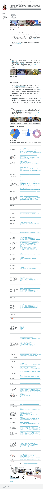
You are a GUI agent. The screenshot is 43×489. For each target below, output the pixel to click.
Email (3, 18)
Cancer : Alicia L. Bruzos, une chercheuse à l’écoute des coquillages (27, 164)
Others (12, 16)
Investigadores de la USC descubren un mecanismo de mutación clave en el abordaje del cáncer (30, 427)
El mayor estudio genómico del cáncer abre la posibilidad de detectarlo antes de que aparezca (30, 435)
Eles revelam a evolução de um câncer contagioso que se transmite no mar (28, 247)
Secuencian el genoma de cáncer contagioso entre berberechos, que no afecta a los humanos (30, 304)
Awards (22, 1)
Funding (18, 1)
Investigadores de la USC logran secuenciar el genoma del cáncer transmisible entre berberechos (30, 269)
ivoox (19, 63)
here (16, 61)
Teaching (25, 1)
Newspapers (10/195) (14, 15)
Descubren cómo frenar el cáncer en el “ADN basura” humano (26, 446)
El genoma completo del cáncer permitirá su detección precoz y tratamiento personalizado (29, 421)
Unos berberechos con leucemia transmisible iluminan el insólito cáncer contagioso (29, 307)
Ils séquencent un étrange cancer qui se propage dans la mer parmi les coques (28, 258)
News (9, 1)
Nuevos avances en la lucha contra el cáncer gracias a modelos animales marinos (28, 330)
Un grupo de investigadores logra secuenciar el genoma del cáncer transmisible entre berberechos (30, 254)
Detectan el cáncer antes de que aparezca (24, 422)
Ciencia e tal (21, 393)
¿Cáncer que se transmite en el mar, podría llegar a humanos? (26, 237)
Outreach (33, 1)
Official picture (19, 111)
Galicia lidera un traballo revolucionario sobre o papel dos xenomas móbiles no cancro (29, 426)
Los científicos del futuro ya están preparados (25, 456)
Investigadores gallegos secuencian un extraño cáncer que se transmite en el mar (28, 281)
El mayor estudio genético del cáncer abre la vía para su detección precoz (27, 445)
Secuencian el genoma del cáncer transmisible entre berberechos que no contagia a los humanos (30, 288)
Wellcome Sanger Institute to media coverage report (30, 463)
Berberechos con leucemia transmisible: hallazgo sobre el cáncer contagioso (28, 268)
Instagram (3, 22)
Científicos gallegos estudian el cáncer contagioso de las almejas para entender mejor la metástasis (30, 354)
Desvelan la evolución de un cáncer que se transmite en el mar (26, 277)
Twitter (3, 20)
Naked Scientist (22, 326)
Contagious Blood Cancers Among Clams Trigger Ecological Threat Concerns (28, 344)
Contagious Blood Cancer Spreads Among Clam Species (26, 342)
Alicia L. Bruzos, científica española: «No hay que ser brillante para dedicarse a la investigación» (30, 157)
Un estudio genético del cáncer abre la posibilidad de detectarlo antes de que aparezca (29, 447)
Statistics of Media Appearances (14, 17)
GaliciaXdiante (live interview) (23, 415)
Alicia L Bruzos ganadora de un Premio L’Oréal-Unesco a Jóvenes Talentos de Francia (29, 196)
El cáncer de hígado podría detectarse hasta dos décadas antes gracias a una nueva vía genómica (30, 390)
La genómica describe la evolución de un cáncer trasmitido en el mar (27, 289)
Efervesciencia (22, 396)
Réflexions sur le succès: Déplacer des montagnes (25, 162)
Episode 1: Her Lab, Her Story (25, 114)
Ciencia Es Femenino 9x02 (23, 156)
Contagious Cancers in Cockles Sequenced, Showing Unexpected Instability (28, 244)
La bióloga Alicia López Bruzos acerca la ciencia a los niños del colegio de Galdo (28, 159)
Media (36, 1)
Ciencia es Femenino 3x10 (23, 394)
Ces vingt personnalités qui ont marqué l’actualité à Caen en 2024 (27, 158)
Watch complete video (38, 32)
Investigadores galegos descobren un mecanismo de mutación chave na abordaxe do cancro (29, 433)
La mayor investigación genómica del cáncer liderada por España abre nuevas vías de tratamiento (30, 431)
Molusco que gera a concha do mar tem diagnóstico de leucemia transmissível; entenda (29, 259)
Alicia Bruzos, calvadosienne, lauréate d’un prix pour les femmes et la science (28, 186)
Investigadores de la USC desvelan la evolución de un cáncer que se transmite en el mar (29, 291)
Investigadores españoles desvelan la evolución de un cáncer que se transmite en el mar (29, 238)
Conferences (29, 1)
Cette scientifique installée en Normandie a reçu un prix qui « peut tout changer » (28, 200)
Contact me (3, 485)
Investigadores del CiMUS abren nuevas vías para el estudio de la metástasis (28, 366)
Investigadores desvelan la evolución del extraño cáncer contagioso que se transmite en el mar (30, 292)
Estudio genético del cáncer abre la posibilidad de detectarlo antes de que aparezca (28, 414)
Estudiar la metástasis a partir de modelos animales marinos (26, 367)
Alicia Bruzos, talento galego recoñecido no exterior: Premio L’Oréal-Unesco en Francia (29, 199)
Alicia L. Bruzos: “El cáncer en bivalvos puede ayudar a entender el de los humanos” (28, 155)
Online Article (17, 86)
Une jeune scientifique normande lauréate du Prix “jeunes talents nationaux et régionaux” (29, 185)
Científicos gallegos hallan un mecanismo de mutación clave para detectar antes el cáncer (29, 418)
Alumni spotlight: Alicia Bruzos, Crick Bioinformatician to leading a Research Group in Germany (29, 149)
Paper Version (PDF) (22, 86)
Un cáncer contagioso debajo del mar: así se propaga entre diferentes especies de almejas (29, 329)
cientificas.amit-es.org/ (27, 465)
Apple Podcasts (23, 63)
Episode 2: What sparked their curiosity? (34, 114)
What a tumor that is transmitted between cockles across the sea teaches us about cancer (29, 249)
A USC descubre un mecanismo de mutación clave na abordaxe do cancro (28, 443)
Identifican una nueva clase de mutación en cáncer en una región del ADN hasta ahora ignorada (30, 432)
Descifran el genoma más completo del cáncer (25, 413)
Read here (36, 112)
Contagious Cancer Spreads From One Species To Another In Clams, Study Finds (28, 353)
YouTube (3, 23)
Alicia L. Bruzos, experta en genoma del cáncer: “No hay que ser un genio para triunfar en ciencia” (30, 163)
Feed (8, 486)
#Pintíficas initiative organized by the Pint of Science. (25, 397)
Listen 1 (26, 49)
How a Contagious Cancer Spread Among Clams (25, 343)
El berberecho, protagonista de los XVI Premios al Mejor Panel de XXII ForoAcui (28, 454)
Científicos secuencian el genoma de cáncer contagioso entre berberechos (28, 280)
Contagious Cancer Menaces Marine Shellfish (25, 255)
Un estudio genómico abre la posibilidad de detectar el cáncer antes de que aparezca (29, 444)
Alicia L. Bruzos (4, 1)
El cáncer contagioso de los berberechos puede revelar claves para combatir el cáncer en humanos (30, 236)
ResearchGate (3, 19)
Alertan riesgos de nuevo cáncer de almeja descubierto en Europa (27, 345)
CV (11, 1)
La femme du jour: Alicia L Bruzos (23, 184)
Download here (33, 113)
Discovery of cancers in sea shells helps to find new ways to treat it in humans (28, 212)
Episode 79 (21, 328)
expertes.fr (21, 465)
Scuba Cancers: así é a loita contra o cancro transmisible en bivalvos (27, 455)
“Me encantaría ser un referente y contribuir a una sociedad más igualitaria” (28, 191)
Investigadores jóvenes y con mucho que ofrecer (25, 395)
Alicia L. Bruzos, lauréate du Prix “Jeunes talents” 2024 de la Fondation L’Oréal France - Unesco (30, 197)
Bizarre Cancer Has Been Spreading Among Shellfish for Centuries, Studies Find (28, 309)
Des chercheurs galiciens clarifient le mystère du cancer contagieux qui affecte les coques (29, 223)
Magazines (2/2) (13, 14)
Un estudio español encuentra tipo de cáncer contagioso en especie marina (28, 248)
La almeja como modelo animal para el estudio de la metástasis (26, 337)
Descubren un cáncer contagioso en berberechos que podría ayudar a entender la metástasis (29, 260)
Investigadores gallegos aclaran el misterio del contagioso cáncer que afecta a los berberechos (30, 250)
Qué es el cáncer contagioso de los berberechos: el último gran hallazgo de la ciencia (29, 241)
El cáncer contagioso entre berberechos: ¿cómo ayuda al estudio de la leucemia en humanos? (29, 242)
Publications (14, 1)
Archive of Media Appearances (14, 18)
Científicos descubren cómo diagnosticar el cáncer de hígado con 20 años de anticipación (29, 389)
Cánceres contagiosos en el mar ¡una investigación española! (26, 224)
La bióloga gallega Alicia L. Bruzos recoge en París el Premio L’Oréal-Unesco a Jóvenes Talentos (30, 183)
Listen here (12, 61)
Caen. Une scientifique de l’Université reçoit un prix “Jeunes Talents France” (28, 198)
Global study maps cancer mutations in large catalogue (26, 412)
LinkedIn (3, 21)
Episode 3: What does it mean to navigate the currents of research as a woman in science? (23, 115)
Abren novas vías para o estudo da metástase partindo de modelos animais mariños (29, 370)
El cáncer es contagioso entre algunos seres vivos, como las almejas (27, 346)
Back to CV (11, 481)
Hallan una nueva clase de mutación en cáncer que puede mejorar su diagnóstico (28, 442)
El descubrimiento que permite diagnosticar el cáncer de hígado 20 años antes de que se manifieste (30, 388)
